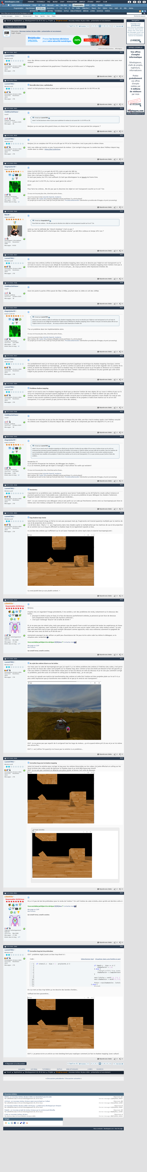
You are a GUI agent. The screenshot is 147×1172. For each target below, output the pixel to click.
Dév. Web (64, 5)
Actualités (21, 1069)
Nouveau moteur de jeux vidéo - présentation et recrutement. (41, 31)
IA (39, 5)
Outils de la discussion (105, 48)
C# (65, 8)
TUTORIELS (58, 11)
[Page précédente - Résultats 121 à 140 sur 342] (88, 26)
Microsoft (50, 5)
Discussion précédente (55, 1079)
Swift (116, 8)
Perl (99, 8)
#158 (121, 758)
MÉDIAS (85, 11)
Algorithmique (30, 8)
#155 (121, 513)
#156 (121, 600)
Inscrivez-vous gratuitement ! (44, 13)
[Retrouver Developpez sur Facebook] (145, 11)
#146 (121, 211)
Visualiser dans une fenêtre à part (107, 959)
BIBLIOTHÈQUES (76, 11)
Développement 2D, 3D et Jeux (35, 21)
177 (19, 644)
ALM (43, 5)
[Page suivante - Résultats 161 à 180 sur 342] (114, 26)
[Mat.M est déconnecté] (14, 231)
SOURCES (100, 11)
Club (105, 2)
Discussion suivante (72, 1079)
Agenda (42, 16)
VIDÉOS (107, 11)
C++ (61, 8)
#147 (121, 254)
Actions (17, 16)
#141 (121, 52)
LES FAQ (50, 11)
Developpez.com (109, 1128)
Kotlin (78, 8)
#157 (121, 658)
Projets (50, 21)
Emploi (82, 2)
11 (107, 26)
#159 (121, 893)
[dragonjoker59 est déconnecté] (14, 187)
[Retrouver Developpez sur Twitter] (142, 11)
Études (90, 2)
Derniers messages (7, 16)
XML (125, 8)
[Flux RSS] (140, 11)
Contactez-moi (68, 642)
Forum (9, 21)
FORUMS (43, 11)
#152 (121, 411)
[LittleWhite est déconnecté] (14, 627)
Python (105, 8)
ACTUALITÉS (34, 11)
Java (57, 5)
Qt (121, 8)
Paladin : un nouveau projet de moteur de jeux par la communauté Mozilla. (29, 1110)
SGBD (87, 5)
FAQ (48, 2)
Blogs (55, 2)
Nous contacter (98, 1128)
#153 (121, 436)
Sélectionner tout (87, 959)
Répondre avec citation (106, 76)
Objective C (85, 8)
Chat (62, 2)
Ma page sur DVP (33, 646)
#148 (121, 282)
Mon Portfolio (31, 647)
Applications (18, 21)
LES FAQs (34, 1069)
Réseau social (27, 16)
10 (104, 26)
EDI (70, 5)
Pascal (94, 8)
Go (73, 8)
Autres (131, 8)
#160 (121, 946)
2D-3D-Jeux (40, 8)
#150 (121, 355)
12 (110, 26)
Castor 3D (42, 199)
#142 (121, 80)
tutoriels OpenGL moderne (52, 197)
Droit (98, 2)
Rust (110, 8)
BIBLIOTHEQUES (72, 1069)
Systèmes (108, 5)
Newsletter (72, 2)
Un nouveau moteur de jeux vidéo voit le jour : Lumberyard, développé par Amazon (32, 1106)
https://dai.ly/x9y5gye (52, 149)
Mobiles (100, 5)
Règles (54, 16)
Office (93, 5)
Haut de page (119, 1128)
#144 (121, 135)
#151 (121, 383)
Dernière (119, 26)
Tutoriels (40, 2)
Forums (30, 2)
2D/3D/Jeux (58, 642)
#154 (121, 485)
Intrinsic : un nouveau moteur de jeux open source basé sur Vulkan (27, 1101)
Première (83, 26)
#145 (121, 163)
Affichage (118, 48)
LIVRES (92, 11)
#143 (121, 108)
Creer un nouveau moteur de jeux (16, 1115)
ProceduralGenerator (72, 200)
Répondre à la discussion (15, 27)
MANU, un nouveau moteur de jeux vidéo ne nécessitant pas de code (28, 1097)
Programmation (78, 5)
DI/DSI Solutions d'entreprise (21, 5)
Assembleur (50, 8)
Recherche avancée (139, 16)
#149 (121, 307)
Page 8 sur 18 (73, 26)
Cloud (34, 5)
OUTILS (66, 11)
